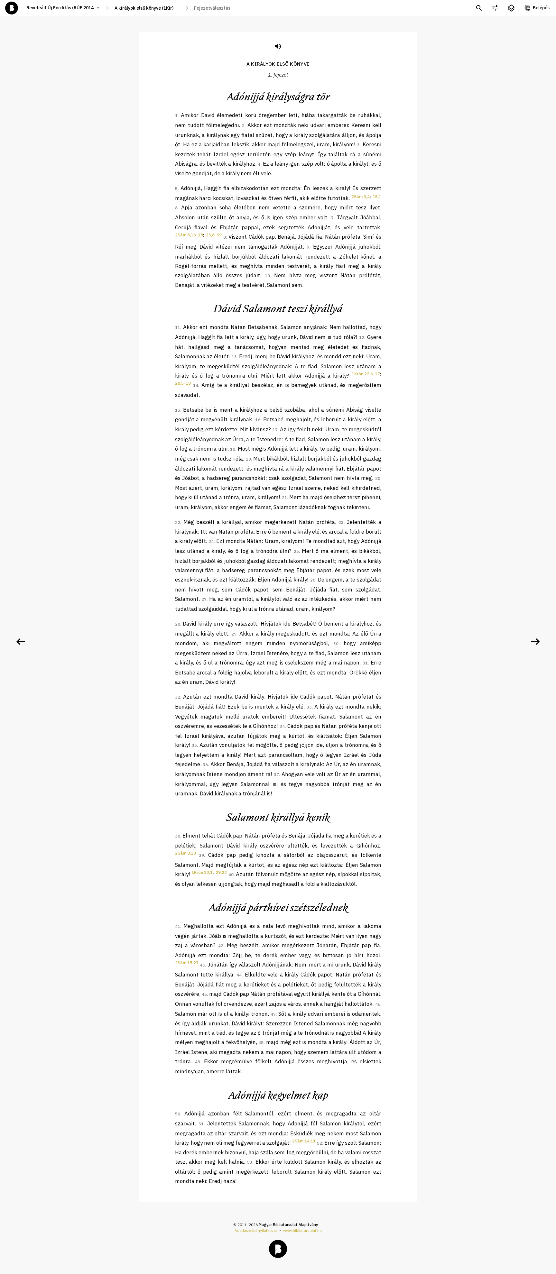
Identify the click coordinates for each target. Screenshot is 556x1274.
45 (204, 994)
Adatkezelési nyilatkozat (256, 1230)
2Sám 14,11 (304, 1141)
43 (202, 965)
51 (201, 1124)
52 (319, 1143)
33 (309, 707)
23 (341, 522)
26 (312, 580)
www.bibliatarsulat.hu (302, 1230)
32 (177, 697)
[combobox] (147, 8)
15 (177, 410)
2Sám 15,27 (187, 963)
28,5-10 (183, 383)
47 (273, 1014)
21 (284, 497)
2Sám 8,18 (185, 853)
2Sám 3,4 (360, 196)
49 (197, 1062)
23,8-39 (214, 235)
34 (282, 726)
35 (194, 745)
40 (231, 874)
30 (335, 643)
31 (365, 663)
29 (233, 634)
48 (261, 1042)
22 (177, 522)
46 (377, 1004)
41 (177, 926)
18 (232, 449)
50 (177, 1114)
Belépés (541, 8)
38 (177, 836)
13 (234, 357)
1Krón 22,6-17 (366, 374)
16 (257, 420)
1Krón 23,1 (202, 872)
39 (201, 855)
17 (275, 430)
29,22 (221, 872)
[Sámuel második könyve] (20, 641)
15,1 (377, 196)
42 (220, 946)
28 (177, 624)
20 (377, 478)
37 (276, 774)
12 (361, 337)
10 (267, 276)
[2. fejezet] (535, 641)
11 (177, 327)
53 (249, 1162)
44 (239, 975)
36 (205, 764)
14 (195, 385)
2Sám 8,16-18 (189, 235)
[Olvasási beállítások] (495, 8)
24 (211, 541)
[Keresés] (479, 8)
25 (296, 551)
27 (204, 599)
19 (248, 459)
